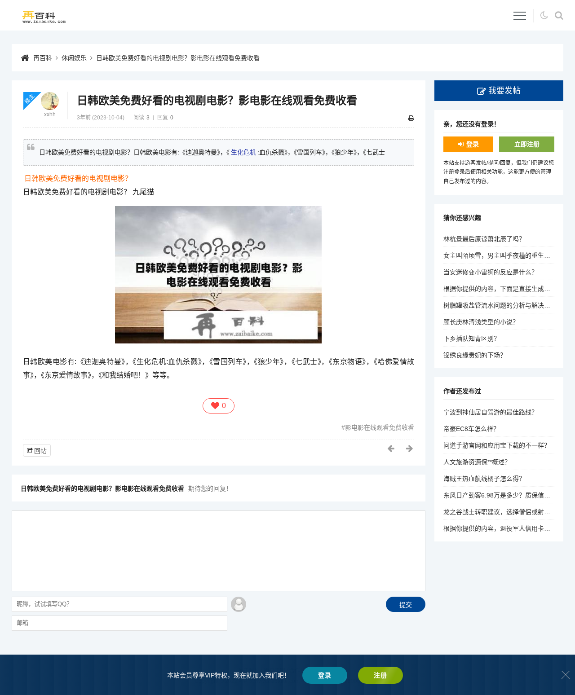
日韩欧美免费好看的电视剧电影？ (78, 178)
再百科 (42, 58)
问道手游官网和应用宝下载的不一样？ (496, 445)
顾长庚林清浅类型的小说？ (481, 322)
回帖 (40, 450)
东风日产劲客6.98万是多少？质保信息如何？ (506, 495)
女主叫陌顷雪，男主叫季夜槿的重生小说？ (503, 255)
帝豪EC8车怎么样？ (471, 428)
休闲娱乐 (74, 58)
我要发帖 (504, 90)
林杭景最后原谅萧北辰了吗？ (484, 238)
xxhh (50, 114)
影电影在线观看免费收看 (379, 427)
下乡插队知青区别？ (471, 338)
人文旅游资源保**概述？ (477, 462)
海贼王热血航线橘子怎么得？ (484, 478)
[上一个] (391, 448)
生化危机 (243, 152)
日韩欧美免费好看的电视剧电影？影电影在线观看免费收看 (178, 58)
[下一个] (410, 448)
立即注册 (527, 144)
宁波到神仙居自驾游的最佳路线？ (490, 412)
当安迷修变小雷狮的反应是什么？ (490, 272)
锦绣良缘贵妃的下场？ (474, 355)
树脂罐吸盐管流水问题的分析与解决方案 (500, 305)
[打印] (411, 118)
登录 (472, 144)
